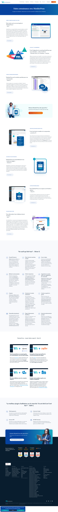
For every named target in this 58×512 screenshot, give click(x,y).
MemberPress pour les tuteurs (32, 483)
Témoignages (7, 471)
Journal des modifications (46, 474)
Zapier (35, 357)
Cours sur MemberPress (24, 471)
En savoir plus (9, 40)
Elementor (22, 470)
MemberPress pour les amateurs (33, 492)
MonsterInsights (23, 473)
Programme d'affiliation (8, 472)
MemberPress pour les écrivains (33, 482)
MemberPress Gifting (23, 472)
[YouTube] (52, 501)
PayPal (22, 474)
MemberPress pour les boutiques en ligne (34, 494)
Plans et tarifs (45, 471)
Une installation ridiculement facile (16, 472)
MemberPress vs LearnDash (32, 470)
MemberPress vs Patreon (32, 473)
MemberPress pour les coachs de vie (33, 481)
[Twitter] (46, 501)
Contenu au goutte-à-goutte (15, 473)
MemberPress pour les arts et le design (33, 491)
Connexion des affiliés (8, 473)
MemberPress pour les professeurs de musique (34, 484)
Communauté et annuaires (15, 470)
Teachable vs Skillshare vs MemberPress (34, 472)
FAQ (44, 473)
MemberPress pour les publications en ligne (34, 480)
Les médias (6, 470)
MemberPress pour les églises (32, 490)
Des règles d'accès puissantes (15, 471)
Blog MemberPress (7, 474)
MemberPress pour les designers (33, 493)
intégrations (17, 357)
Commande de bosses (14, 474)
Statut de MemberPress (46, 470)
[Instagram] (50, 501)
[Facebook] (48, 501)
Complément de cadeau (43, 387)
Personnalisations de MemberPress (48, 472)
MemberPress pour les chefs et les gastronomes (34, 474)
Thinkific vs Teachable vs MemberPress (33, 471)
